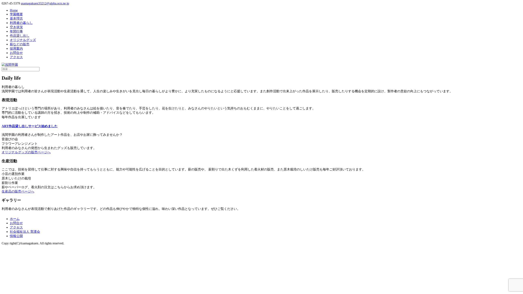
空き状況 (16, 27)
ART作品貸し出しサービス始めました (30, 126)
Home (14, 10)
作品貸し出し (19, 35)
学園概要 (16, 14)
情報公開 (16, 236)
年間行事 (16, 31)
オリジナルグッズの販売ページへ (26, 152)
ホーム (15, 218)
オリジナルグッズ (23, 40)
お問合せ (16, 53)
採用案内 (16, 48)
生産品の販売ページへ (18, 191)
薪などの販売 (19, 44)
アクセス (16, 57)
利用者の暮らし (21, 22)
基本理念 (16, 18)
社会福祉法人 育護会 (25, 231)
